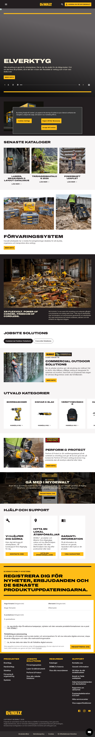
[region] (47, 416)
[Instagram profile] (84, 711)
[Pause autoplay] (89, 85)
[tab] (18, 341)
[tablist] (47, 341)
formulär (38, 648)
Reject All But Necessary (51, 121)
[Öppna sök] (62, 4)
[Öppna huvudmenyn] (6, 4)
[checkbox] (5, 627)
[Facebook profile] (79, 711)
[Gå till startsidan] (46, 4)
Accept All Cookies (49, 127)
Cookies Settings (24, 121)
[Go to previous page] (5, 85)
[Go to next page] (83, 85)
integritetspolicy (40, 646)
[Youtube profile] (89, 711)
